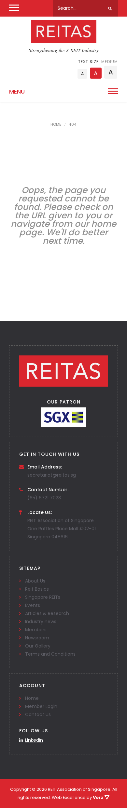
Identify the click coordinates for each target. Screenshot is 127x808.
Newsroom (37, 638)
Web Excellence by (77, 797)
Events (32, 605)
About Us (35, 581)
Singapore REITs (42, 597)
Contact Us (38, 714)
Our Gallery (37, 646)
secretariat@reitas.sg (51, 475)
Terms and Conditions (50, 654)
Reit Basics (37, 589)
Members (36, 629)
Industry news (40, 621)
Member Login (41, 706)
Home (32, 698)
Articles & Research (47, 613)
